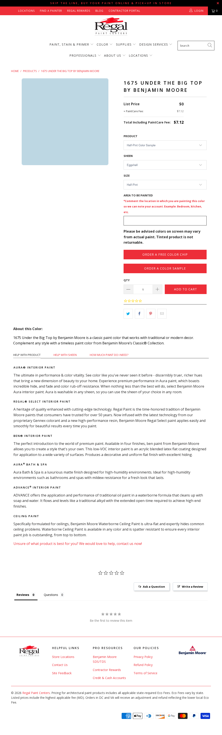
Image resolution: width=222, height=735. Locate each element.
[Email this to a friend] (162, 314)
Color (102, 44)
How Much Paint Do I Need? (109, 355)
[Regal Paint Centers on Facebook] (7, 10)
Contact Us (60, 665)
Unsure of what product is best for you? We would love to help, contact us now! (77, 543)
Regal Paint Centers (36, 693)
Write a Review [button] (192, 587)
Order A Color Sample (165, 268)
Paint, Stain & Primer (69, 44)
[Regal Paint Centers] (111, 26)
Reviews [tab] (22, 595)
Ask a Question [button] (154, 587)
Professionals (83, 55)
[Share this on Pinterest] (150, 314)
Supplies (124, 44)
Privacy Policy (143, 657)
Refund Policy (143, 665)
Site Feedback (62, 673)
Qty (127, 280)
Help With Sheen (65, 355)
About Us (113, 55)
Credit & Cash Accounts (109, 678)
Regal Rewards (78, 11)
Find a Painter (51, 11)
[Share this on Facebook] (139, 314)
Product (130, 136)
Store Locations (63, 657)
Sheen (128, 156)
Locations (26, 11)
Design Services (153, 44)
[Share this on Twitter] (128, 314)
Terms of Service (145, 673)
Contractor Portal (124, 11)
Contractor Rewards (107, 670)
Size (127, 176)
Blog (99, 11)
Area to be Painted (164, 203)
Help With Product (27, 355)
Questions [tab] (51, 595)
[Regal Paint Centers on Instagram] (13, 10)
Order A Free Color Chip (165, 254)
